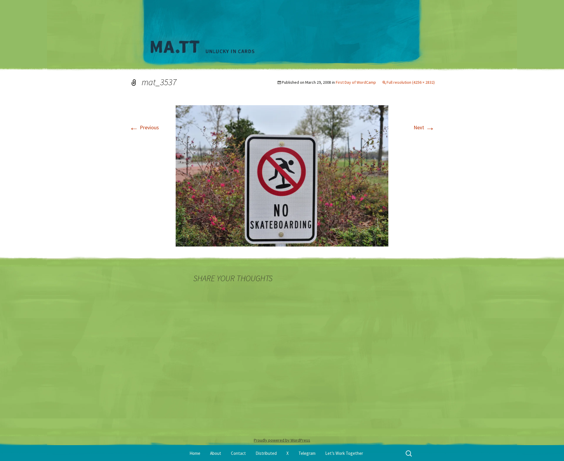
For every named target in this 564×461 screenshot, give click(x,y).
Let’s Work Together (344, 453)
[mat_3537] (282, 175)
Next (424, 127)
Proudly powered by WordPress (282, 440)
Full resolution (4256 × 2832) (411, 82)
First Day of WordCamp (356, 82)
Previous (144, 127)
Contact (238, 453)
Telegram (306, 453)
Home (194, 453)
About (215, 453)
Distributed (266, 453)
